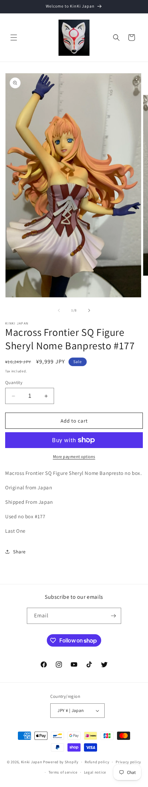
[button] (13, 37)
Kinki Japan (31, 761)
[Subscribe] (113, 616)
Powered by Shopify (60, 761)
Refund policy (97, 761)
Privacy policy (128, 761)
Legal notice (95, 772)
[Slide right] (89, 310)
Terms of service (63, 772)
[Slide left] (58, 310)
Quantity (13, 382)
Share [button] (19, 552)
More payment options (74, 456)
